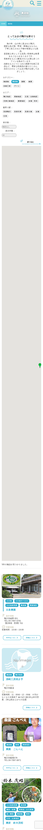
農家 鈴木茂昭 (14, 822)
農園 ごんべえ (14, 749)
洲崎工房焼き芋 (14, 679)
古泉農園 (11, 609)
